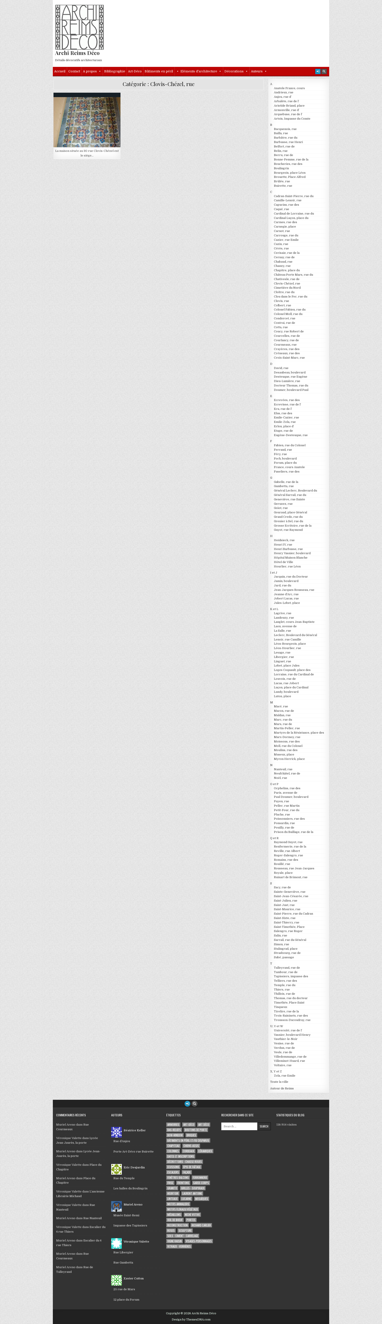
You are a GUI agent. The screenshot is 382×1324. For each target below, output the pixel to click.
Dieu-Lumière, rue (287, 381)
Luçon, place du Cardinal (291, 687)
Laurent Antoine (192, 1193)
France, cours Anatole (289, 467)
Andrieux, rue (283, 92)
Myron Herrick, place (289, 759)
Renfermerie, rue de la (290, 846)
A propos (90, 71)
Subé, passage (284, 957)
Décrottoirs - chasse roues (184, 1162)
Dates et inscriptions (180, 1156)
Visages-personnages (199, 1241)
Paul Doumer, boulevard (291, 797)
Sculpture (185, 1230)
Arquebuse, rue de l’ (288, 114)
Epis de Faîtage (192, 1167)
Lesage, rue (282, 652)
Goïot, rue (281, 508)
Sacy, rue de (282, 887)
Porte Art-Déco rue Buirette (133, 1151)
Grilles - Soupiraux (192, 1188)
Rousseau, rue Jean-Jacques (294, 868)
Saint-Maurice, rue (287, 909)
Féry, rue (280, 454)
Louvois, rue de (285, 678)
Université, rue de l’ (288, 1030)
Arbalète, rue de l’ (286, 101)
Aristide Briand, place (289, 105)
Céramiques (205, 1151)
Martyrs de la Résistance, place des (299, 732)
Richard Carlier (201, 1225)
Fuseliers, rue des (287, 471)
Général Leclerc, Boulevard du (295, 490)
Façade (187, 1172)
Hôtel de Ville (283, 562)
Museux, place (284, 754)
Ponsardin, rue (284, 823)
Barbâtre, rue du (285, 137)
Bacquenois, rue (285, 129)
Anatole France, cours (289, 88)
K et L (274, 609)
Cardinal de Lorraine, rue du (294, 213)
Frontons (183, 1183)
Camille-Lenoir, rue (288, 200)
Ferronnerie (200, 1177)
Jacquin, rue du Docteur (291, 576)
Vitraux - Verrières (179, 1246)
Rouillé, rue (282, 864)
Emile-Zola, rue (285, 422)
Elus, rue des (283, 413)
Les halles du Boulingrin (130, 1188)
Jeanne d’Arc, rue (286, 594)
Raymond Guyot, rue (288, 842)
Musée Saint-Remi (126, 1215)
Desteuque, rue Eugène (290, 376)
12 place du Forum (126, 1299)
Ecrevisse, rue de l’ (287, 404)
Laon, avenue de (285, 626)
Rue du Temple (124, 1178)
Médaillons (174, 1215)
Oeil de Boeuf (175, 1220)
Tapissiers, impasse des (291, 976)
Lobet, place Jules (287, 665)
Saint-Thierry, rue (286, 922)
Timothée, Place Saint (289, 1002)
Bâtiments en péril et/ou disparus (188, 1140)
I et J (273, 572)
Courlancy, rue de (286, 340)
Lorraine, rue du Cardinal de (294, 674)
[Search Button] (324, 71)
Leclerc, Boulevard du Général (295, 635)
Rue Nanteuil (92, 1218)
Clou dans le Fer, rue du (290, 296)
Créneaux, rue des (287, 353)
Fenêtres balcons (178, 1177)
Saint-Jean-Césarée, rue (291, 896)
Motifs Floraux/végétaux (182, 1209)
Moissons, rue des (287, 741)
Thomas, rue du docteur (291, 998)
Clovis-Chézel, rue (89, 103)
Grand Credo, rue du (288, 516)
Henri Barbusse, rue (288, 549)
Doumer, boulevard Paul (291, 390)
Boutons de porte (196, 1130)
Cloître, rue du (284, 292)
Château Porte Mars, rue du (293, 274)
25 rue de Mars (124, 1289)
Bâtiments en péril (159, 71)
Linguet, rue (282, 661)
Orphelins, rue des (287, 788)
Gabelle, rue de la (286, 482)
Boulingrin (281, 168)
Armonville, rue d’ (286, 110)
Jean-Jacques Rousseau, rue (294, 589)
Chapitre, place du (287, 270)
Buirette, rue (283, 185)
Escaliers (173, 1172)
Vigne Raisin (174, 1241)
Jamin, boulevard (286, 581)
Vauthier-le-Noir (286, 1039)
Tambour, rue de (286, 972)
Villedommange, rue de (290, 1056)
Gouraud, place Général (290, 512)
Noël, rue (280, 778)
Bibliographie (114, 71)
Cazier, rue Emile (286, 239)
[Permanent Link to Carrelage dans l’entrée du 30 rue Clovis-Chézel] (86, 122)
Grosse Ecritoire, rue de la (292, 525)
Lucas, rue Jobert (286, 683)
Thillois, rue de (284, 993)
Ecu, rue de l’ (283, 409)
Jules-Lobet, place (287, 603)
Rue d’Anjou (121, 1141)
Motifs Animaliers (178, 1204)
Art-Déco (135, 71)
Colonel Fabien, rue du (290, 309)
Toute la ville (279, 1081)
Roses (171, 1230)
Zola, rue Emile (284, 1075)
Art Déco (203, 1124)
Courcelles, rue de (287, 335)
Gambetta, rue (284, 486)
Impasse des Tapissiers (130, 1225)
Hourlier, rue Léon (287, 566)
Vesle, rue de (283, 1052)
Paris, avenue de (285, 792)
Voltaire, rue (283, 1065)
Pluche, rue (282, 814)
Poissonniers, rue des (289, 818)
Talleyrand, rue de (287, 967)
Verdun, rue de (284, 1047)
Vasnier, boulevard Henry (292, 1034)
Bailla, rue (281, 133)
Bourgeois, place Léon (290, 172)
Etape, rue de (283, 430)
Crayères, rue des (287, 349)
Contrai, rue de (284, 322)
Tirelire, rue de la (286, 1011)
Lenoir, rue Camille (287, 639)
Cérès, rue (281, 248)
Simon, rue (281, 944)
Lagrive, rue (282, 613)
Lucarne (186, 1199)
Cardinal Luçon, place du (291, 218)
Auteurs (257, 71)
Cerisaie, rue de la (287, 252)
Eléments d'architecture (198, 71)
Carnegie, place (285, 226)
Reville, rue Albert (287, 851)
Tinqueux (280, 1007)
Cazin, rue (281, 244)
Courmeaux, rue (285, 344)
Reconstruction (177, 1225)
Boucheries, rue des (288, 164)
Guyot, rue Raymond (288, 529)
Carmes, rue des (285, 222)
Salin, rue (280, 935)
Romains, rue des (286, 859)
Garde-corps (201, 1183)
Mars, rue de (283, 724)
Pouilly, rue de (284, 827)
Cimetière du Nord (287, 287)
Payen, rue (281, 801)
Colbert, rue (282, 305)
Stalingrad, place (286, 948)
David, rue (281, 368)
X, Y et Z (276, 1071)
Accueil (59, 71)
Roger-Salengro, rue (288, 855)
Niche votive (192, 1215)
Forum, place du (285, 462)
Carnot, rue (282, 231)
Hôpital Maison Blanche (291, 557)
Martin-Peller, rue (287, 728)
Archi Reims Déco (77, 52)
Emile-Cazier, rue (286, 417)
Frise (170, 1183)
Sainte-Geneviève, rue (290, 891)
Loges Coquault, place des (292, 670)
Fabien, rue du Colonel (290, 445)
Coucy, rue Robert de (289, 331)
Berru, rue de (283, 155)
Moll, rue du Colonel (288, 746)
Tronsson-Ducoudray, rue (292, 1020)
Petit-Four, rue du (286, 810)
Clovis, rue (281, 301)
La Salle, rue (282, 630)
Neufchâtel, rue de (287, 773)
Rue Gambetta (123, 1262)
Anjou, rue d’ (283, 96)
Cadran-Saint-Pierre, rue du (293, 196)
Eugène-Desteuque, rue (291, 435)
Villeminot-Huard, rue (289, 1060)
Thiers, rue (282, 989)
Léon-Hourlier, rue (287, 648)
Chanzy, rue (282, 265)
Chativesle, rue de (287, 279)
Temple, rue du (284, 985)
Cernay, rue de (284, 257)
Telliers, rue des (285, 980)
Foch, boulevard (285, 458)
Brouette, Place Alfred (290, 177)
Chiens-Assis (191, 1146)
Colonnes (173, 1151)
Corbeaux (188, 1151)
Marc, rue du (283, 719)
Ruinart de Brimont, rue (291, 877)
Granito (172, 1188)
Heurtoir (172, 1193)
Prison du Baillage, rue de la (293, 832)
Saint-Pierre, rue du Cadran (293, 913)
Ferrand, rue (283, 449)
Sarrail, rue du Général (290, 940)
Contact (74, 71)
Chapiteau (173, 1146)
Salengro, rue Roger (288, 931)
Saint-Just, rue (284, 905)
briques (191, 1135)
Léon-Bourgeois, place (290, 643)
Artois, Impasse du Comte (292, 118)
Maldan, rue (282, 715)
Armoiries (173, 1124)
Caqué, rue (281, 209)
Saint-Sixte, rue (285, 918)
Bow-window (175, 1135)
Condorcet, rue (284, 318)
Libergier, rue (284, 657)
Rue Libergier (123, 1252)
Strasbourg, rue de (287, 953)
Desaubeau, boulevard (290, 372)
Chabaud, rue (283, 261)
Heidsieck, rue (284, 540)
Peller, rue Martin (287, 805)
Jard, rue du (282, 585)
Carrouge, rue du (286, 235)
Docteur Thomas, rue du (291, 385)
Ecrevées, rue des (287, 400)
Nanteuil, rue (283, 769)
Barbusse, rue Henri (288, 142)
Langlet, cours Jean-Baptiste (294, 621)
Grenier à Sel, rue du (288, 521)
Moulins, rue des (286, 750)
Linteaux (172, 1199)
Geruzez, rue (283, 503)
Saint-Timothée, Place (289, 926)
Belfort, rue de (284, 146)
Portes (191, 1220)
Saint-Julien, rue (285, 900)
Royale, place (283, 872)
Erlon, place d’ (284, 426)
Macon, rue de (284, 710)
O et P (274, 784)
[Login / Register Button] (318, 71)
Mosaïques (201, 1199)
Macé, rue (281, 706)
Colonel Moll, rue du (288, 314)
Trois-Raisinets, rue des (291, 1015)
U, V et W (276, 1026)
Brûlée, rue (282, 181)
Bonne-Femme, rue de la (291, 159)
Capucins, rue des (286, 204)
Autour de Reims (282, 1088)
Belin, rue (281, 151)
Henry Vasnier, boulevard (292, 553)
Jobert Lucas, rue (286, 598)
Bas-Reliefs (174, 1130)
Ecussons (173, 1167)
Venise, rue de (284, 1043)
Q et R (274, 838)
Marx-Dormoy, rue (287, 737)
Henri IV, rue (283, 544)
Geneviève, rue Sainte (289, 499)
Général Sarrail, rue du (290, 495)
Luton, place (282, 696)
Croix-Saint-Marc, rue (289, 357)
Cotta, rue (281, 327)
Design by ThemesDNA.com (191, 1319)
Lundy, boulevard (286, 691)
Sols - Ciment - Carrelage (182, 1236)
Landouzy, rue (284, 617)
